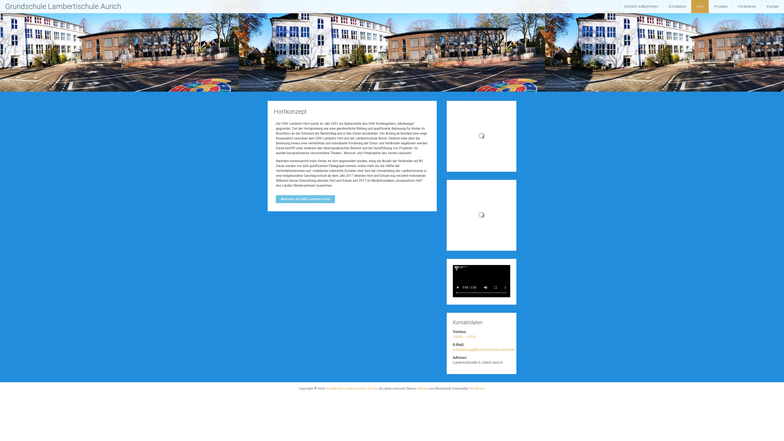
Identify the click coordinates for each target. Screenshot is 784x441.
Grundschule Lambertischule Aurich (63, 6)
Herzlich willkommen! (641, 6)
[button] (305, 199)
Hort (700, 6)
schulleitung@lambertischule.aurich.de (484, 349)
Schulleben (677, 6)
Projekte (721, 6)
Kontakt (773, 6)
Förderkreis (747, 6)
